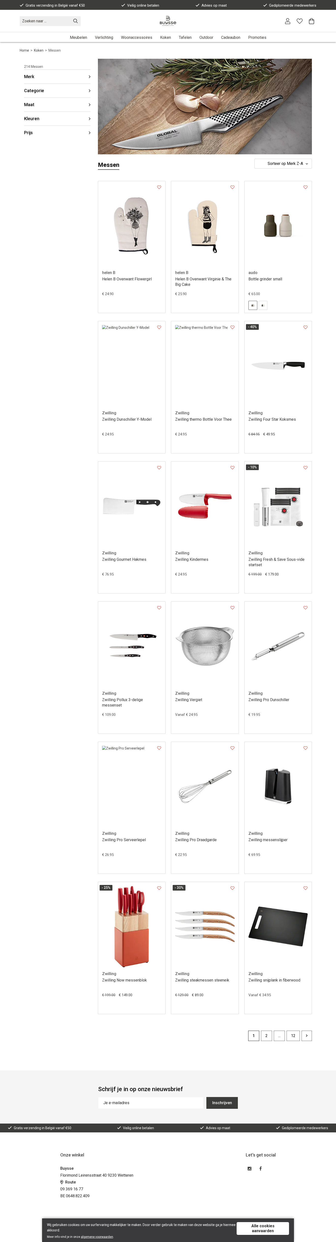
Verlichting (104, 37)
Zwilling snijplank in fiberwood (274, 980)
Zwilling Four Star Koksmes (272, 419)
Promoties (257, 37)
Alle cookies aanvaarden (263, 1228)
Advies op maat (214, 5)
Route (70, 1182)
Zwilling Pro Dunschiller (268, 699)
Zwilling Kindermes (191, 559)
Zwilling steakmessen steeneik (202, 980)
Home (24, 50)
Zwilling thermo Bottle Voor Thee (203, 419)
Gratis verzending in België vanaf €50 (55, 5)
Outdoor (206, 37)
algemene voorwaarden (97, 1237)
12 (293, 1035)
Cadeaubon (230, 37)
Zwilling (109, 413)
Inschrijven (222, 1102)
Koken (165, 37)
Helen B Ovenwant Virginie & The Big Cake (203, 282)
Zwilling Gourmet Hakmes (124, 559)
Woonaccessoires (136, 37)
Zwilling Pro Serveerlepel (124, 840)
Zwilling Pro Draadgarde (196, 840)
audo (253, 272)
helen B (108, 272)
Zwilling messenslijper (268, 840)
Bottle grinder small (265, 279)
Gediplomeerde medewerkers (292, 5)
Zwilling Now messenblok (124, 980)
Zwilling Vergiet (188, 699)
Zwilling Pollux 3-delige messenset (122, 702)
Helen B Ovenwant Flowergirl (127, 279)
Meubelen (78, 37)
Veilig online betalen (143, 5)
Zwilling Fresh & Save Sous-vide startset (276, 562)
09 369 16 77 (71, 1189)
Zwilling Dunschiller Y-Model (127, 419)
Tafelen (185, 37)
